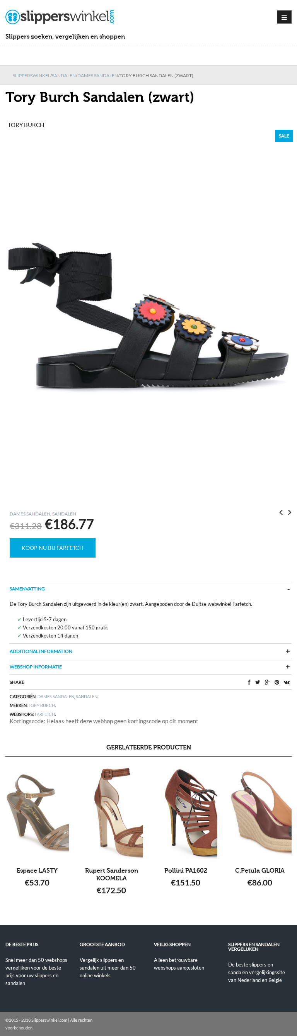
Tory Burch (42, 705)
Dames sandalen (97, 75)
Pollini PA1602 (185, 870)
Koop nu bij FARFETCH (53, 547)
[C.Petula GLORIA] (260, 812)
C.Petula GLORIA (260, 870)
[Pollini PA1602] (185, 812)
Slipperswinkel (31, 75)
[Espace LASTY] (37, 812)
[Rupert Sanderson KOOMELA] (111, 812)
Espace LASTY (37, 870)
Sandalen (64, 75)
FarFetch (45, 714)
